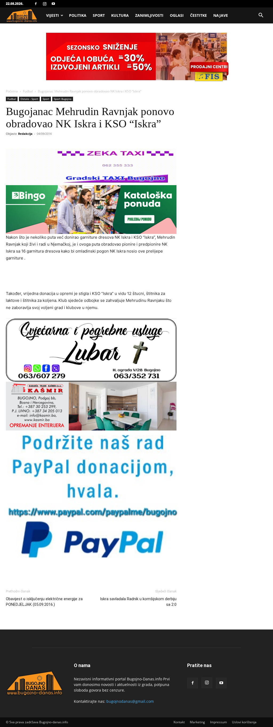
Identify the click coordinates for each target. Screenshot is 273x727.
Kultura (120, 15)
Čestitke (198, 15)
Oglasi (177, 15)
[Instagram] (45, 3)
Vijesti (52, 15)
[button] (260, 15)
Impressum (218, 722)
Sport (99, 15)
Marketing (197, 722)
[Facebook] (36, 3)
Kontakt (179, 722)
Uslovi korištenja (244, 722)
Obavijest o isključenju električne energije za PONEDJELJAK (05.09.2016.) (44, 601)
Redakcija (25, 134)
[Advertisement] (91, 277)
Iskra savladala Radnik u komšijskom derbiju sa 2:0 (138, 601)
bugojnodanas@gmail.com (130, 701)
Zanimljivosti (149, 15)
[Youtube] (53, 3)
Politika (77, 15)
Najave (220, 15)
